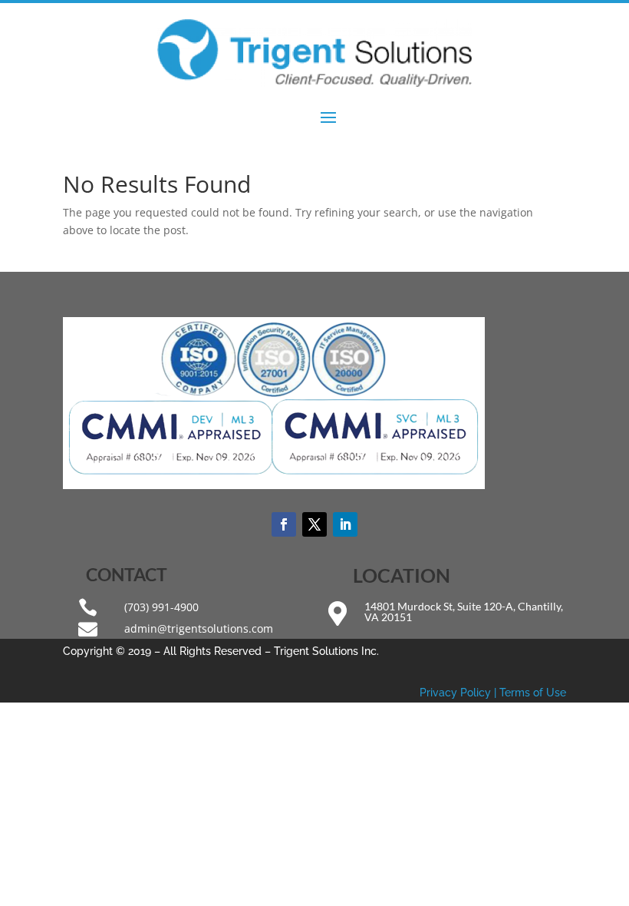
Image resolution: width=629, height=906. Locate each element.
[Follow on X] (314, 524)
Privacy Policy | (459, 692)
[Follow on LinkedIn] (345, 524)
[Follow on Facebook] (284, 524)
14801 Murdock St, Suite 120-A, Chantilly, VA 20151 (463, 611)
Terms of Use (532, 692)
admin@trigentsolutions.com (198, 628)
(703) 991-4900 (161, 607)
